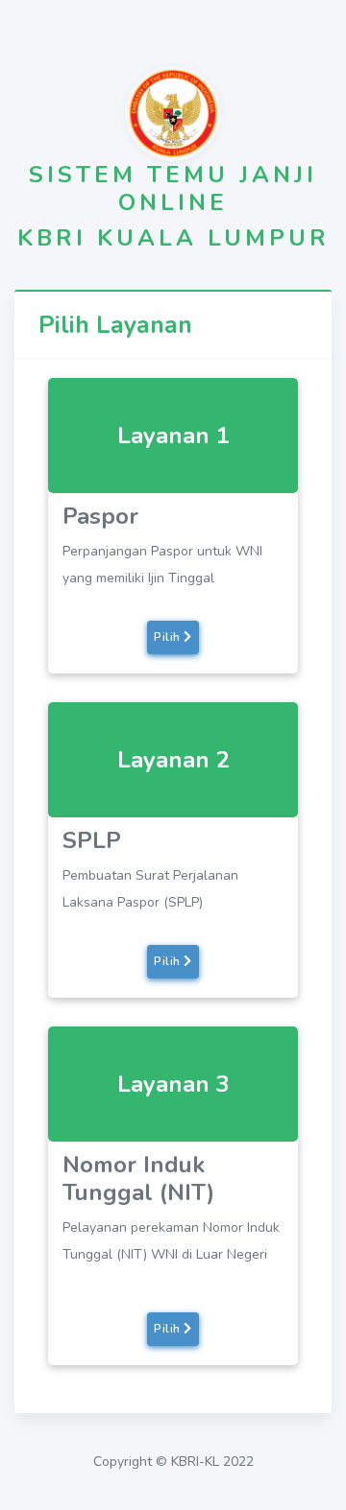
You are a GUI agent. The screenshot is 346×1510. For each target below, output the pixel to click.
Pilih (169, 637)
